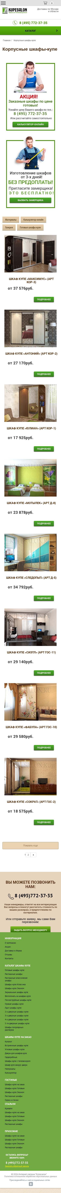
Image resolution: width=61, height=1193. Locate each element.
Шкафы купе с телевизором (17, 1061)
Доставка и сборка (13, 950)
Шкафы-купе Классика (15, 984)
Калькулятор (10, 1072)
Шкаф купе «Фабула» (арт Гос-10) (31, 727)
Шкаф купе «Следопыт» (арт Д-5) (31, 578)
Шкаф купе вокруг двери (16, 1065)
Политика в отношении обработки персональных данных (30, 1176)
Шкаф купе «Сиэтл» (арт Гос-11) (31, 652)
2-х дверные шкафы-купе (16, 1011)
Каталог (8, 1041)
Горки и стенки (11, 1100)
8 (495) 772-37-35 (33, 22)
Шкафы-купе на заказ (15, 1084)
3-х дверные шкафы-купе (16, 1015)
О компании (10, 942)
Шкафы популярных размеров (14, 1028)
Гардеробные (11, 1057)
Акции (8, 946)
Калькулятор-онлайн (30, 124)
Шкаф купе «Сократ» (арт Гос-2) (31, 802)
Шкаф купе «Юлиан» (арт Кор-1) (31, 428)
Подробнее (44, 299)
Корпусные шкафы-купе (25, 40)
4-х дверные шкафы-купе (16, 1019)
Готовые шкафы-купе (30, 227)
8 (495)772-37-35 (34, 895)
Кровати (8, 1108)
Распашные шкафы (13, 974)
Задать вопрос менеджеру (30, 930)
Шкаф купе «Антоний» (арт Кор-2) (31, 353)
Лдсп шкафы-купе (13, 1007)
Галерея (9, 227)
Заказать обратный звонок (17, 1166)
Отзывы (8, 954)
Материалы (10, 219)
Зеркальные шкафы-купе (16, 992)
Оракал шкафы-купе (14, 1004)
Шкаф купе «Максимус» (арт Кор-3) (31, 280)
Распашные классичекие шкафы (16, 979)
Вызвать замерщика (30, 200)
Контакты (9, 958)
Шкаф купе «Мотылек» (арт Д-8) (31, 503)
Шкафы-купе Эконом (14, 988)
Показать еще (30, 845)
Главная (7, 40)
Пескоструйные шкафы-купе (18, 1000)
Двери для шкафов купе (16, 1053)
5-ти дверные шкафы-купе (17, 1023)
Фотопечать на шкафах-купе (18, 996)
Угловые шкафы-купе (15, 1049)
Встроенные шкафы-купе (16, 1045)
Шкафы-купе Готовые (15, 1088)
